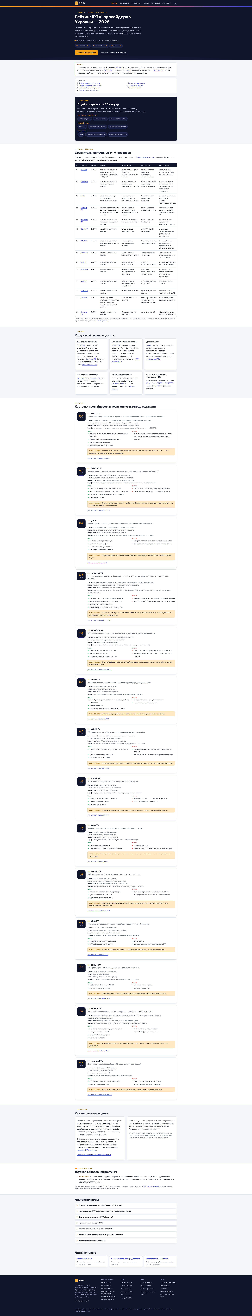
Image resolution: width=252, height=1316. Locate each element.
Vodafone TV (94, 378)
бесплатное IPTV (153, 359)
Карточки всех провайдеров (89, 90)
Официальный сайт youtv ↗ (97, 563)
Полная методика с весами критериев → (94, 1155)
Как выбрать (124, 3)
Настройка (166, 3)
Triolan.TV (159, 386)
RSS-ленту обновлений (151, 1186)
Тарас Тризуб (105, 40)
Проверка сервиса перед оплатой (107, 1292)
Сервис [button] (83, 165)
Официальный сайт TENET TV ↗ (99, 998)
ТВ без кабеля (145, 1286)
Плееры (146, 3)
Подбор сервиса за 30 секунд (89, 83)
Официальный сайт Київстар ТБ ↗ (99, 620)
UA (175, 3)
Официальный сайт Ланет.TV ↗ (98, 719)
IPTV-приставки (126, 1295)
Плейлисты (136, 3)
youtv (129, 70)
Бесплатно (156, 3)
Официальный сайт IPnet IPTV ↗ (99, 911)
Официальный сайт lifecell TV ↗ (98, 815)
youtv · (116, 46)
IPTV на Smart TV (146, 1283)
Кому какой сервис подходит (89, 88)
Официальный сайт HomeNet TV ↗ (100, 1095)
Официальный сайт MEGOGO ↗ (99, 458)
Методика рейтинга (108, 1297)
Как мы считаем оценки (136, 83)
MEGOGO (118, 67)
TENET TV (169, 383)
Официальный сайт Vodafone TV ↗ (100, 669)
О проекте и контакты (168, 1283)
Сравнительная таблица (86, 52)
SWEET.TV (108, 70)
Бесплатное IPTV (127, 1292)
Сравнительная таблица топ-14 (90, 85)
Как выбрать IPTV (107, 1288)
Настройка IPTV (126, 1298)
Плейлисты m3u (126, 1286)
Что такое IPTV (126, 1283)
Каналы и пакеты (107, 1300)
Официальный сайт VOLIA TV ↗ (99, 768)
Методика (115, 40)
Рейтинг (114, 3)
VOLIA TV (125, 384)
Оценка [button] (93, 165)
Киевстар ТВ (158, 70)
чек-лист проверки (101, 321)
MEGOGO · (82, 46)
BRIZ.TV (160, 383)
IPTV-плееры (125, 1289)
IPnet (148, 383)
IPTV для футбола (89, 364)
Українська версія (166, 1291)
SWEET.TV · (100, 46)
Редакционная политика (165, 1287)
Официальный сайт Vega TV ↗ (98, 861)
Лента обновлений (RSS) (167, 1295)
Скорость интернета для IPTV (147, 1293)
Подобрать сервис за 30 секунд (113, 52)
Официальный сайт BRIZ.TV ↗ (98, 954)
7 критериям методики (145, 157)
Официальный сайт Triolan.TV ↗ (99, 1051)
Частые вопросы (134, 88)
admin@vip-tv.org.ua (82, 1301)
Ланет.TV (115, 384)
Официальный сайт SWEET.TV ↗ (99, 510)
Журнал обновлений (135, 85)
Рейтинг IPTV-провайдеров (106, 1284)
